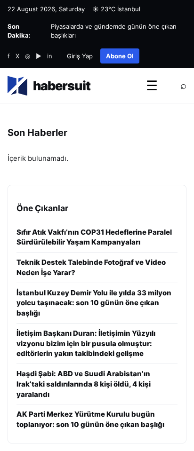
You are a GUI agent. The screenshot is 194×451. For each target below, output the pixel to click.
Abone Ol (120, 56)
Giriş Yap (80, 56)
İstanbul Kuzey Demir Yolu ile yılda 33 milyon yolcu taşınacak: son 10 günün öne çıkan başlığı (93, 303)
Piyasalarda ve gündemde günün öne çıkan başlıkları (114, 31)
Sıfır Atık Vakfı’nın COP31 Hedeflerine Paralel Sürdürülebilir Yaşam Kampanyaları (94, 237)
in (49, 56)
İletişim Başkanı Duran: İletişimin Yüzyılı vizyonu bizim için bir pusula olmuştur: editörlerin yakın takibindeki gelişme (85, 343)
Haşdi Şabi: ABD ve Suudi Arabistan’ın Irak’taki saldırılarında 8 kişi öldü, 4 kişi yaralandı (83, 384)
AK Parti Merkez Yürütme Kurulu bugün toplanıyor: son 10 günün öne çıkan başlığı (90, 419)
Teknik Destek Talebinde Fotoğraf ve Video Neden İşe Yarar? (91, 267)
